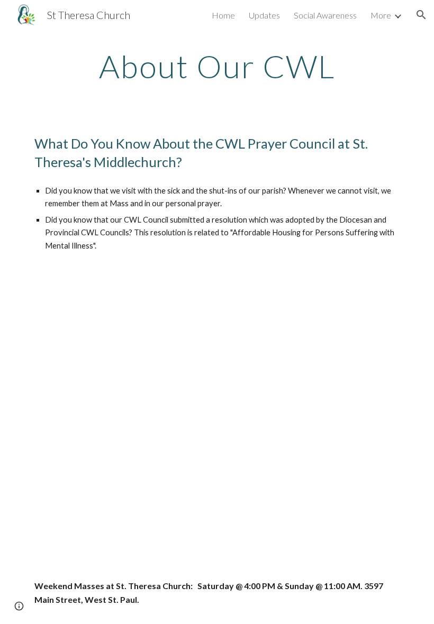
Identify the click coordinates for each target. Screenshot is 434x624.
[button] (421, 14)
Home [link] (223, 15)
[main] (217, 66)
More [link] (380, 15)
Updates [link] (264, 15)
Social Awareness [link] (325, 15)
